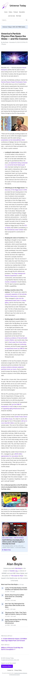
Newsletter (22, 12)
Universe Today (18, 5)
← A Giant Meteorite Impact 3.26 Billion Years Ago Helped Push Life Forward (14, 639)
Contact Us (10, 670)
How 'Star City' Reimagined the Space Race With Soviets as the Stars (15, 605)
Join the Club (11, 16)
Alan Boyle (5, 42)
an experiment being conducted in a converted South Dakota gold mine (16, 165)
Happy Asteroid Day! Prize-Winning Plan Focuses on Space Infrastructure (16, 621)
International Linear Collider (15, 229)
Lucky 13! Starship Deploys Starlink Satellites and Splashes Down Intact (16, 588)
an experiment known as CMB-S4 (14, 348)
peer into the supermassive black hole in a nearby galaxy (15, 300)
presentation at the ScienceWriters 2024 (13, 140)
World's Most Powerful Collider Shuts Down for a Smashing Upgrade (14, 596)
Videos (10, 12)
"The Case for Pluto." (17, 575)
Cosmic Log (13, 571)
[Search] (26, 20)
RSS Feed (18, 16)
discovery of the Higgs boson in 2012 (16, 190)
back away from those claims (17, 342)
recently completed (10, 282)
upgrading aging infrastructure (12, 408)
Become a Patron (7, 666)
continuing (23, 344)
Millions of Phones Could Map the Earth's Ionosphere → (12, 648)
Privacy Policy (18, 670)
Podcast (16, 12)
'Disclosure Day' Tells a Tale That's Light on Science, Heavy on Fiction (15, 613)
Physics (4, 44)
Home (5, 12)
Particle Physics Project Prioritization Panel (13, 82)
